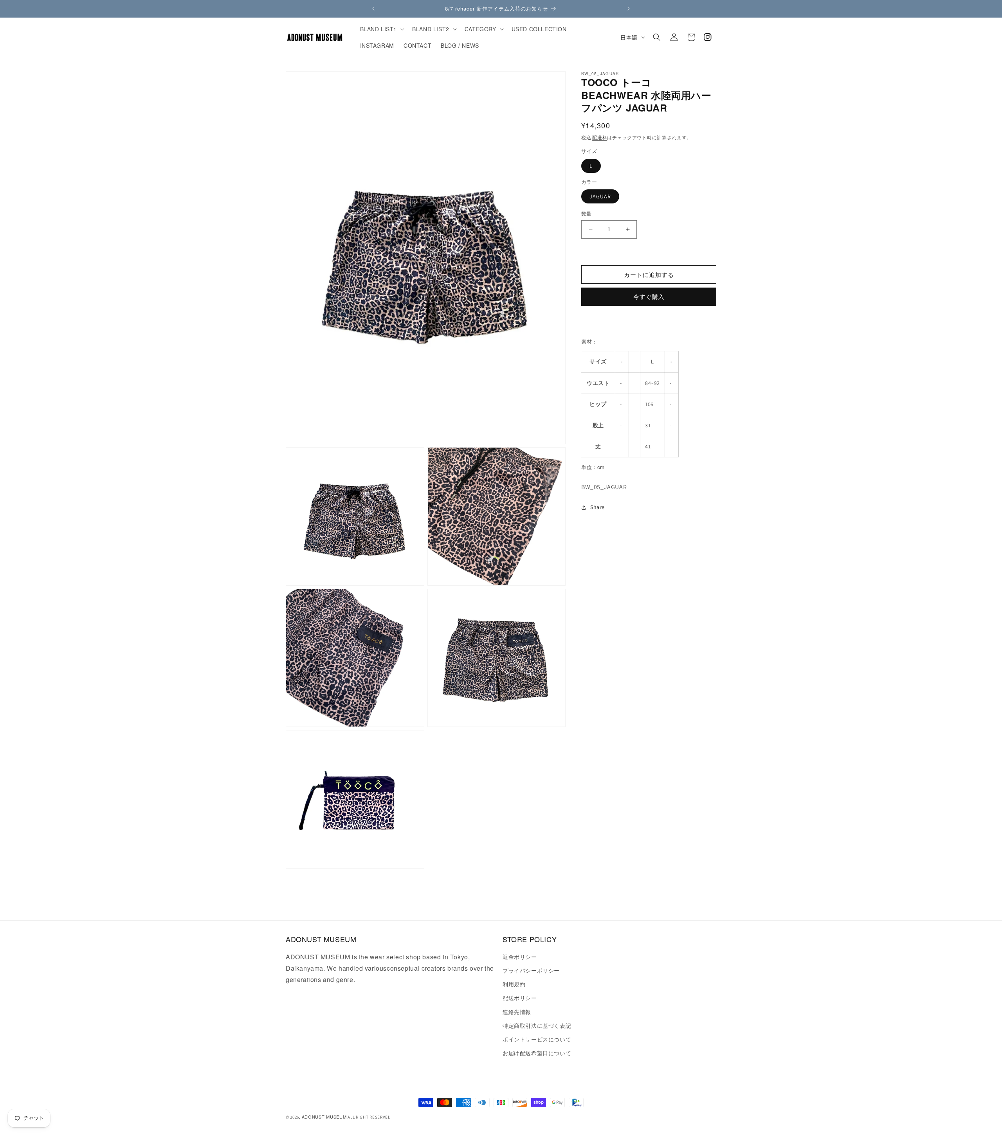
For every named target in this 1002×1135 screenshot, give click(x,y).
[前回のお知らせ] (373, 8)
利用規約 (514, 984)
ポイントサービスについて (537, 1039)
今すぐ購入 (649, 297)
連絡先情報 (517, 1012)
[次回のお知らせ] (628, 8)
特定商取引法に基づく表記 (537, 1025)
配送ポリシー (520, 998)
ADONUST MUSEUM (324, 1116)
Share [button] (597, 507)
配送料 (599, 137)
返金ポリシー (520, 957)
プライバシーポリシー (531, 970)
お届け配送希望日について (537, 1053)
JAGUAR (600, 196)
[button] (381, 29)
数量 (586, 213)
